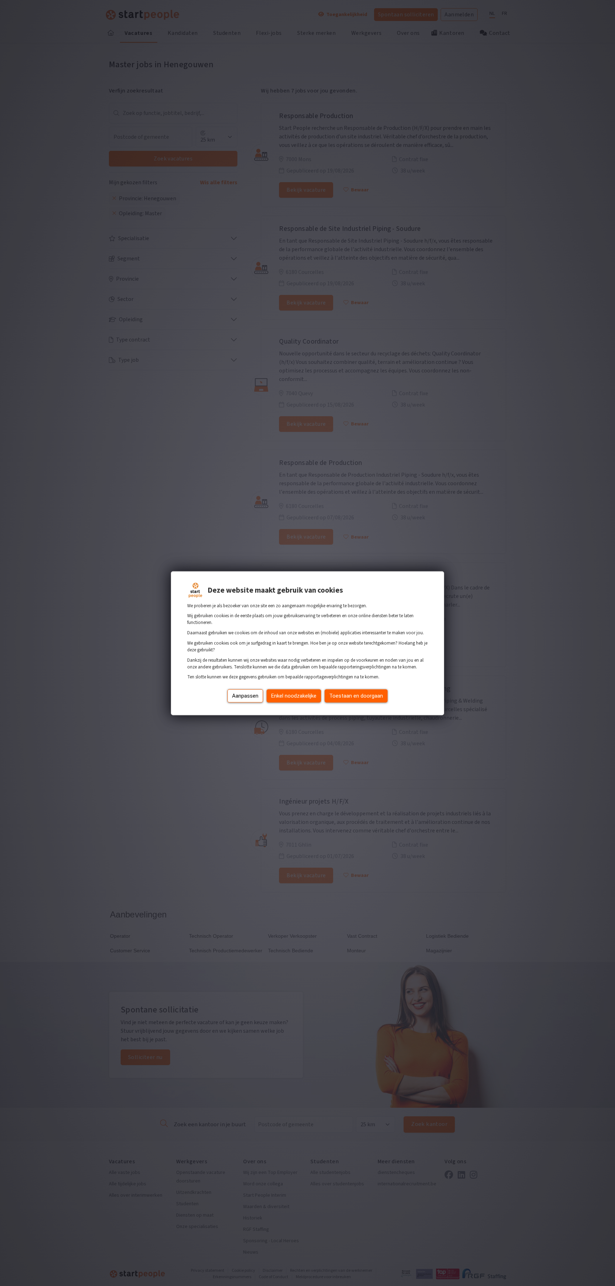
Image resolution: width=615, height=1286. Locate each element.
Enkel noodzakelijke (293, 695)
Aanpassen (245, 695)
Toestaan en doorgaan (356, 695)
